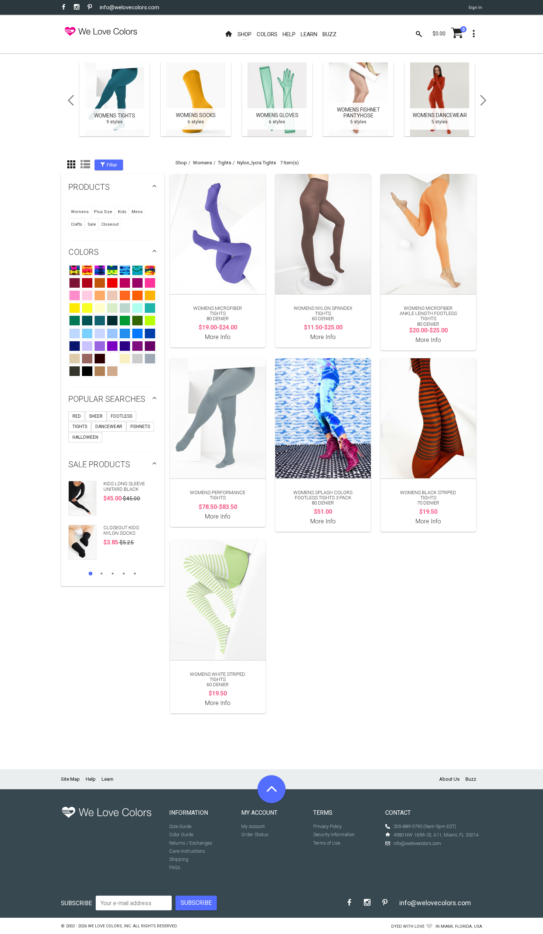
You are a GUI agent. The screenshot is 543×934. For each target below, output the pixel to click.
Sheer (96, 416)
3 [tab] (112, 573)
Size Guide (180, 826)
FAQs (174, 867)
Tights (79, 426)
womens (202, 162)
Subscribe (76, 903)
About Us (449, 779)
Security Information (334, 834)
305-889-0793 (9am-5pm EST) (424, 826)
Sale (92, 224)
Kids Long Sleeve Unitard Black (124, 486)
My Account (253, 826)
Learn (107, 779)
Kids (122, 211)
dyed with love (407, 926)
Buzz (470, 779)
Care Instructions (187, 851)
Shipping (178, 859)
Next (485, 100)
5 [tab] (135, 573)
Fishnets (140, 426)
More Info (217, 337)
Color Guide (181, 834)
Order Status (255, 834)
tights (224, 162)
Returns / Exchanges (190, 843)
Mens (137, 211)
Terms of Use (326, 843)
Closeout (110, 224)
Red (76, 416)
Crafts (76, 224)
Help (91, 779)
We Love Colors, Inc (109, 926)
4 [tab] (123, 573)
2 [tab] (101, 573)
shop (181, 162)
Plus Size (103, 211)
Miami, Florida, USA (461, 926)
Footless (121, 416)
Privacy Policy (327, 826)
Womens (80, 211)
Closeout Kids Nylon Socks (121, 530)
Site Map (70, 779)
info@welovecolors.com (129, 7)
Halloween (85, 437)
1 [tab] (90, 573)
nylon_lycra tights (256, 162)
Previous (68, 100)
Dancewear (108, 426)
